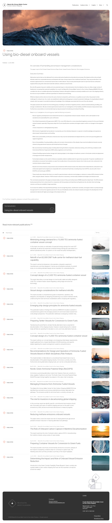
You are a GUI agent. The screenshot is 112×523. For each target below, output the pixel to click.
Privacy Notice (97, 515)
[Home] (15, 5)
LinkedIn (85, 495)
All (3, 232)
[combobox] (102, 232)
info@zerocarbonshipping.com (57, 502)
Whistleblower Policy (98, 518)
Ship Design (9, 232)
